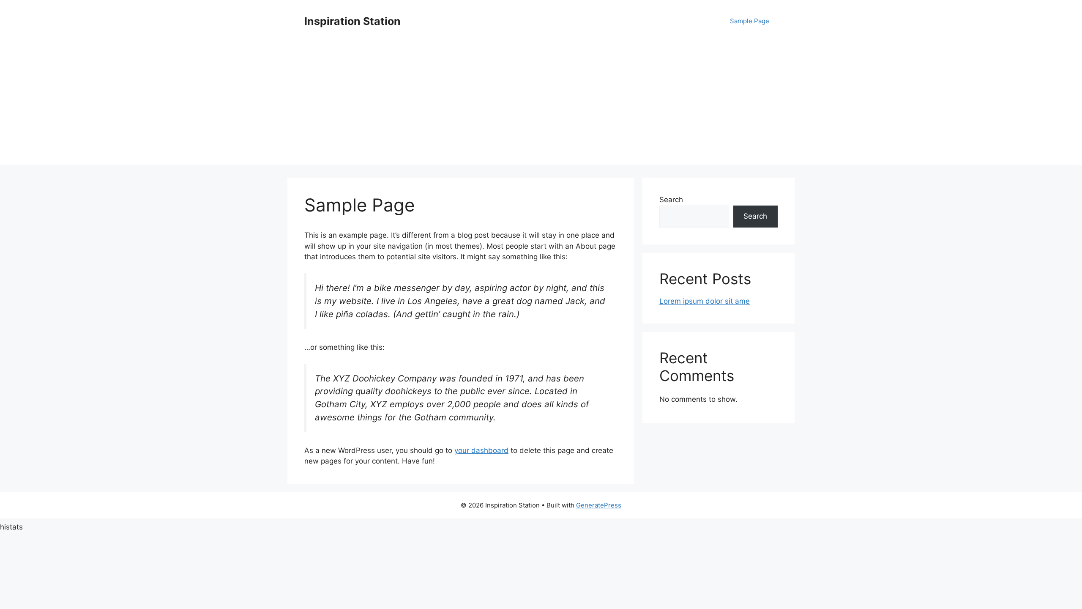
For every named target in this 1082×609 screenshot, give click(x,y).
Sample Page (749, 21)
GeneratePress (598, 505)
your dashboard (481, 450)
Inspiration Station (352, 21)
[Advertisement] (541, 106)
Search (671, 199)
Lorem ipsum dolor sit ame (704, 301)
